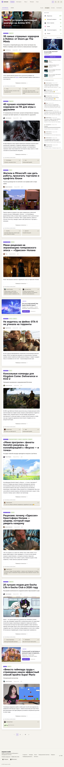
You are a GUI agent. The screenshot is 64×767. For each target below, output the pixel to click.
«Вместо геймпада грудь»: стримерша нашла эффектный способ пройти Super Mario (21, 672)
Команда (31, 754)
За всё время (59, 7)
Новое (12, 7)
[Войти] (61, 2)
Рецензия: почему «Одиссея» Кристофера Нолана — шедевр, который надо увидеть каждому (20, 519)
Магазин (32, 1)
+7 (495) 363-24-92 (15, 756)
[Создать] (53, 2)
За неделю (47, 7)
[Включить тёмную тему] (58, 2)
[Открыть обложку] (21, 63)
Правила (53, 754)
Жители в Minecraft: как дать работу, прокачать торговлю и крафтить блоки (21, 176)
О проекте (25, 754)
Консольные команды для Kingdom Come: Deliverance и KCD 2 (20, 376)
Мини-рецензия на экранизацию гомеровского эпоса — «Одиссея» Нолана (19, 248)
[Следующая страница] (28, 734)
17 (22, 186)
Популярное (5, 7)
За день (41, 7)
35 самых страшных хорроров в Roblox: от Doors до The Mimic (21, 39)
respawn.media (6, 752)
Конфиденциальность (27, 756)
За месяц (53, 7)
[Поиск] (55, 2)
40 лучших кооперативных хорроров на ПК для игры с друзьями (19, 107)
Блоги (35, 754)
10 (25, 734)
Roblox (17, 77)
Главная (12, 1)
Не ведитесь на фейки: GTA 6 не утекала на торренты (20, 323)
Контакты (36, 756)
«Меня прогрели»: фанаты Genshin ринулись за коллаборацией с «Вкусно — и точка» (21, 446)
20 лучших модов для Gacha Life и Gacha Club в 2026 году (20, 586)
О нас (37, 1)
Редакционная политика (44, 754)
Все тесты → (59, 37)
